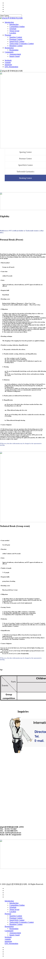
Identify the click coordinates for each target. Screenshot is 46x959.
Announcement (15, 933)
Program (8, 914)
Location (12, 912)
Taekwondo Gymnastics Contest (21, 922)
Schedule (12, 907)
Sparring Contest (25, 152)
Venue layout (14, 909)
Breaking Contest (25, 178)
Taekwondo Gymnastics (25, 171)
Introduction (9, 901)
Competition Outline (17, 905)
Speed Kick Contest (25, 165)
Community (9, 931)
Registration (9, 926)
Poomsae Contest (25, 158)
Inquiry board (14, 935)
